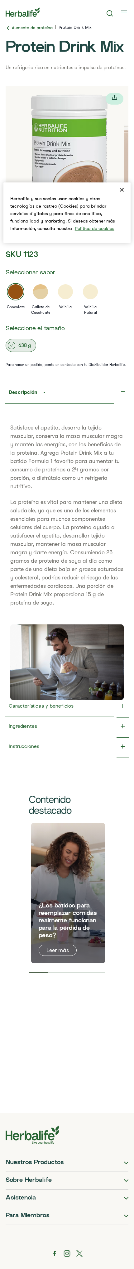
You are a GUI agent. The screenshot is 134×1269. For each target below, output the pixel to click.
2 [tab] (57, 972)
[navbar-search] (110, 13)
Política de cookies (94, 228)
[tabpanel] (68, 893)
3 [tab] (76, 972)
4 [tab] (96, 972)
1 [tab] (38, 972)
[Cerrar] (122, 190)
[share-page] (114, 99)
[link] (124, 12)
